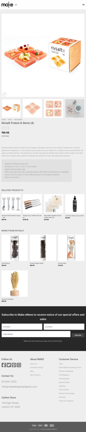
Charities (62, 397)
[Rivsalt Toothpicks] (15, 283)
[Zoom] (4, 94)
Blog (32, 371)
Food (10, 119)
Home (4, 119)
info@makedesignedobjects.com (19, 386)
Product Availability (66, 371)
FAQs (61, 364)
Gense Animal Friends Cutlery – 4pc (11, 217)
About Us (33, 364)
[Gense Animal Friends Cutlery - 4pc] (11, 203)
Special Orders (64, 382)
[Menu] (16, 4)
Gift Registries (64, 379)
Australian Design (36, 367)
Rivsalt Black (6, 263)
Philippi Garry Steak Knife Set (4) (32, 217)
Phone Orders (64, 390)
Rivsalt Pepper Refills (36, 263)
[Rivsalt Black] (15, 248)
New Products (35, 375)
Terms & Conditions (66, 401)
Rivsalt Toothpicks (7, 299)
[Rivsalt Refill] (71, 248)
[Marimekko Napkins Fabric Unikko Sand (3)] (53, 203)
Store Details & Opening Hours (70, 367)
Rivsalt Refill (62, 263)
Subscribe (78, 335)
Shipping (62, 386)
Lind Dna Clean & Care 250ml (74, 216)
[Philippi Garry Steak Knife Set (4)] (32, 203)
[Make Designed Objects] (7, 4)
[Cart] (83, 4)
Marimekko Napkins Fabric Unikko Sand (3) (52, 217)
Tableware (18, 119)
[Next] (80, 55)
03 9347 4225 (9, 381)
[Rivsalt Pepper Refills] (43, 248)
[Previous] (6, 55)
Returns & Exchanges (67, 393)
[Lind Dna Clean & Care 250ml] (74, 203)
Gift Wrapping (64, 375)
